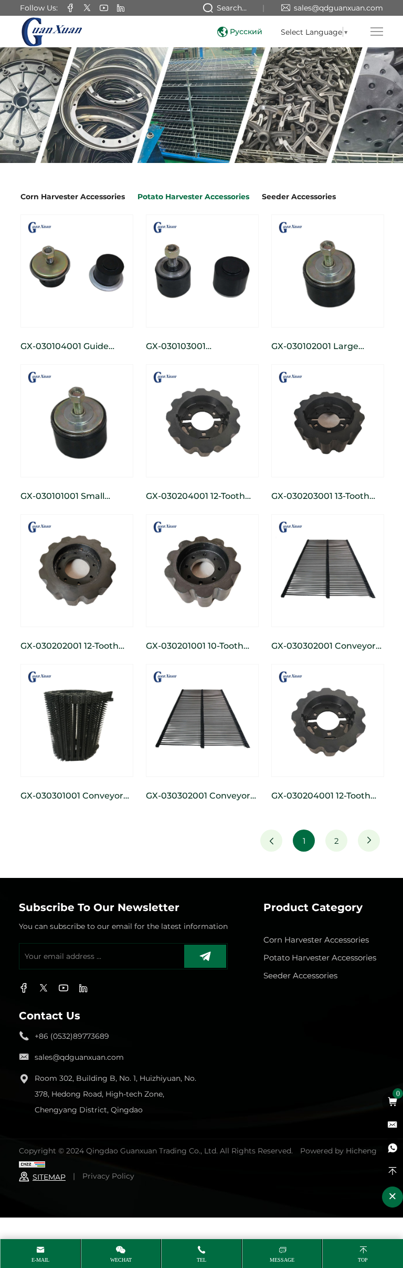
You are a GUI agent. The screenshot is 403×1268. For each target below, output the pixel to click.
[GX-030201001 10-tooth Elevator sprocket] (202, 571)
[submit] (205, 956)
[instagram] (104, 8)
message (282, 1260)
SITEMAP (49, 1177)
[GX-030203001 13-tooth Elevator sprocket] (328, 421)
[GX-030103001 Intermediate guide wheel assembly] (202, 271)
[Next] (369, 841)
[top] (392, 1171)
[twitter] (87, 8)
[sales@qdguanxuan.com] (392, 1125)
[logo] (51, 31)
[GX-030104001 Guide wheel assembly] (77, 271)
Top (363, 1260)
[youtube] (120, 8)
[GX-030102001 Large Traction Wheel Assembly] (328, 271)
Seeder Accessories (299, 196)
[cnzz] (32, 1163)
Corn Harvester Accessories (72, 196)
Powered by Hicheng (338, 1150)
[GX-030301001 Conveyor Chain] (77, 720)
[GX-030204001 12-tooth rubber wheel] (202, 421)
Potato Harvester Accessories (193, 196)
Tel (201, 1260)
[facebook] (70, 8)
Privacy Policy (108, 1176)
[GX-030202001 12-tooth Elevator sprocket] (77, 571)
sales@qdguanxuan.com (338, 8)
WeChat (121, 1260)
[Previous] (271, 841)
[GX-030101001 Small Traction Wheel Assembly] (77, 421)
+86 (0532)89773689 (72, 1036)
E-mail (40, 1260)
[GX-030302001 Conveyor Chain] (328, 571)
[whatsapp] (392, 1148)
